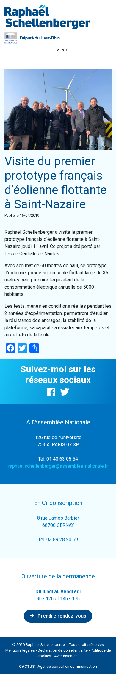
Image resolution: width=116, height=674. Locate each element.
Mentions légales (20, 650)
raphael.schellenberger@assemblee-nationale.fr (58, 466)
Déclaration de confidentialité (63, 650)
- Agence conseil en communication (58, 666)
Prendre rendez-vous (61, 616)
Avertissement (66, 656)
